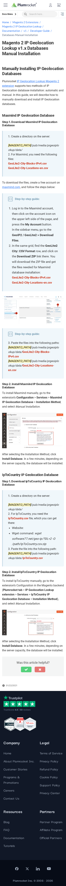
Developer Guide (40, 30)
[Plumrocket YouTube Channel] (49, 868)
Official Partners (51, 837)
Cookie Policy (49, 777)
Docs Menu (7, 14)
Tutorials (9, 845)
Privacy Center (50, 792)
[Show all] (62, 14)
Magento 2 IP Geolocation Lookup (21, 26)
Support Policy (50, 785)
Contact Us (11, 798)
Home (5, 22)
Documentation (11, 30)
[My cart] (58, 5)
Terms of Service (51, 753)
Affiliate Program (51, 829)
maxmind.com (11, 187)
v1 (25, 30)
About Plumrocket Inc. (19, 761)
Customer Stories (15, 769)
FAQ (6, 829)
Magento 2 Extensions (25, 22)
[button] (5, 5)
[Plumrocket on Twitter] (27, 868)
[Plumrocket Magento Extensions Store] (24, 5)
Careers (9, 790)
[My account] (50, 5)
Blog (7, 821)
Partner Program (51, 821)
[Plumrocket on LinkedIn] (38, 868)
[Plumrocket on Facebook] (17, 868)
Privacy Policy (49, 761)
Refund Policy (49, 769)
